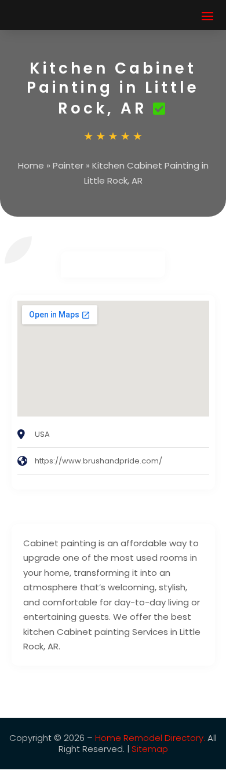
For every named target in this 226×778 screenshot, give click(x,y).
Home (31, 165)
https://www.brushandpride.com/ (98, 460)
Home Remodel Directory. (150, 738)
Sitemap (150, 749)
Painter (68, 165)
